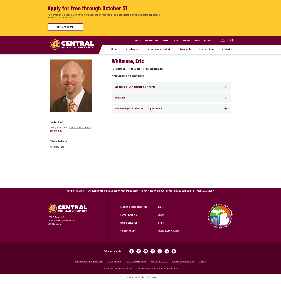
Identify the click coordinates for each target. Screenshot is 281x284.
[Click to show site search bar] (231, 40)
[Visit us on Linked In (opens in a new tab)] (166, 251)
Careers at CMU (128, 230)
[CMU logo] (73, 41)
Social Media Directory (169, 230)
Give (176, 40)
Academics (132, 49)
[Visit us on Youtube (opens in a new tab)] (145, 251)
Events (207, 40)
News (197, 40)
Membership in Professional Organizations (138, 108)
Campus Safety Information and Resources (157, 268)
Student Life (206, 49)
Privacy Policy (114, 262)
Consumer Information (183, 262)
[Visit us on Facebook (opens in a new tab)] (131, 251)
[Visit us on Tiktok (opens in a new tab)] (159, 251)
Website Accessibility (136, 262)
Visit (165, 40)
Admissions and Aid (159, 49)
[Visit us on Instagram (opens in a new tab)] (152, 251)
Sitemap (202, 262)
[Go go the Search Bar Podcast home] (174, 251)
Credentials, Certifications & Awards (135, 86)
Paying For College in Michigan (118, 268)
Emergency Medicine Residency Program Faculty (113, 190)
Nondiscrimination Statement (88, 262)
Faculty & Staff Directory (133, 207)
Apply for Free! (65, 27)
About (114, 49)
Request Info (152, 40)
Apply (138, 40)
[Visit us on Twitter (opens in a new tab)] (138, 251)
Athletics (227, 49)
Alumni (186, 40)
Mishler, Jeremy (205, 190)
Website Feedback (159, 262)
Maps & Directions (129, 223)
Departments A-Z (128, 215)
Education (120, 97)
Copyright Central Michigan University (141, 277)
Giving (161, 223)
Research (185, 49)
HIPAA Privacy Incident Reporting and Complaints (168, 190)
